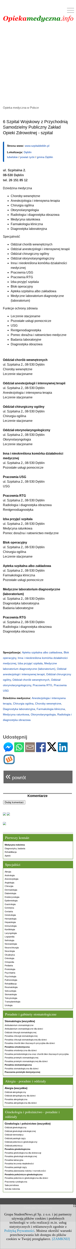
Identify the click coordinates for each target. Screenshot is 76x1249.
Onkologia (9, 958)
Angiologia (9, 882)
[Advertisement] (38, 64)
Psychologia (10, 976)
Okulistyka (10, 955)
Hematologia (10, 919)
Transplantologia (12, 1001)
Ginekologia (10, 915)
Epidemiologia (11, 900)
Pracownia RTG (42, 685)
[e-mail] (30, 750)
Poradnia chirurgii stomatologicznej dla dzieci (26, 1039)
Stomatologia (11, 994)
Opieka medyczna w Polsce (21, 107)
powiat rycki (27, 157)
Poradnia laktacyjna (14, 1160)
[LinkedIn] (63, 750)
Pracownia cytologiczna (16, 1182)
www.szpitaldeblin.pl (37, 145)
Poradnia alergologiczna (16, 1099)
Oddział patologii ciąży (15, 1138)
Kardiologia (10, 929)
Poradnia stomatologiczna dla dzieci (21, 1068)
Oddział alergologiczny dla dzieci (20, 1095)
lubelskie (12, 157)
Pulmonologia (11, 980)
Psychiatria (10, 973)
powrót (15, 776)
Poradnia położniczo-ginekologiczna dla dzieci (26, 1178)
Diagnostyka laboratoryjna (19, 709)
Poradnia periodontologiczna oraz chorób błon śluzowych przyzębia (37, 1054)
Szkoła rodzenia (12, 1189)
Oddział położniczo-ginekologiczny (21, 1142)
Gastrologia (10, 904)
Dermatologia (11, 890)
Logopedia (9, 936)
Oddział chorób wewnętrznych (30, 679)
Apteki (8, 856)
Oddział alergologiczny (15, 1092)
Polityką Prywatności (19, 1231)
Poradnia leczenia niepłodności (19, 1163)
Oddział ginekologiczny (16, 1127)
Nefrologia (9, 940)
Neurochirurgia (12, 947)
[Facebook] (41, 750)
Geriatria (9, 911)
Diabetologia (10, 893)
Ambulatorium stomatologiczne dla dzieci (24, 1029)
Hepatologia (10, 922)
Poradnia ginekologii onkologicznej (21, 1156)
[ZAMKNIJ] (61, 1239)
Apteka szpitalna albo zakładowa (42, 652)
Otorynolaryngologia (43, 714)
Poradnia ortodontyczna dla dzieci (21, 1050)
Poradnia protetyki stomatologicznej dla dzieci (26, 1061)
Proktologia (10, 969)
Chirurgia (9, 886)
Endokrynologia (12, 897)
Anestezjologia (11, 879)
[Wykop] (9, 762)
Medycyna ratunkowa (16, 714)
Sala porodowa (12, 1185)
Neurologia (10, 951)
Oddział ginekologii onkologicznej (20, 1131)
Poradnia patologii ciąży (16, 1167)
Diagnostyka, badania (15, 848)
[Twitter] (52, 749)
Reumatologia (11, 987)
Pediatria (9, 965)
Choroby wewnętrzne (48, 703)
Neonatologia (11, 944)
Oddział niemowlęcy (14, 1135)
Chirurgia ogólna (23, 703)
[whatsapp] (19, 750)
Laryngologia (11, 933)
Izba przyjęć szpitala (30, 663)
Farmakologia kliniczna (51, 709)
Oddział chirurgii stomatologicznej (20, 1032)
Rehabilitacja (11, 852)
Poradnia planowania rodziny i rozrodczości (25, 1171)
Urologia (8, 1005)
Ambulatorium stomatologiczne (19, 1025)
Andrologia (10, 875)
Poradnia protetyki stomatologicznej (21, 1057)
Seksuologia (10, 991)
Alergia (8, 872)
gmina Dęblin (45, 157)
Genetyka (9, 908)
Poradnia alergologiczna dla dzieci (21, 1103)
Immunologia (11, 926)
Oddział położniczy (14, 1145)
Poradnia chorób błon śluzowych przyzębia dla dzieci (30, 1043)
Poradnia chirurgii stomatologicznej (21, 1036)
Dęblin (28, 152)
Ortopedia (9, 962)
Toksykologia (11, 998)
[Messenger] (8, 750)
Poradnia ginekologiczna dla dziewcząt (23, 1153)
